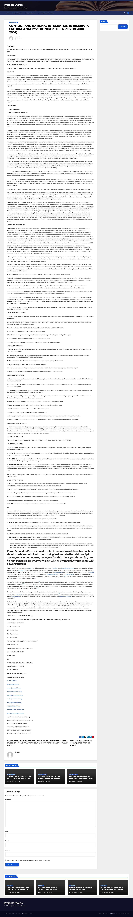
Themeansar (30, 913)
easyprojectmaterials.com (14, 688)
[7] (23, 583)
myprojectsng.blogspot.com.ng (15, 713)
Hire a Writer (17, 13)
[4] (34, 578)
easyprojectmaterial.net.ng (14, 702)
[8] (35, 585)
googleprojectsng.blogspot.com (15, 709)
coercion (55, 568)
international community (67, 568)
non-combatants (58, 572)
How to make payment (46, 13)
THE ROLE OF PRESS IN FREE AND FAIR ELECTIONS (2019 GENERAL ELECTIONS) (81, 778)
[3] (64, 576)
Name (7, 831)
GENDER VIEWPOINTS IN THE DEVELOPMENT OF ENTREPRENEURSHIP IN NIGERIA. (18, 890)
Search (103, 21)
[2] (25, 569)
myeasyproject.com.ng (13, 684)
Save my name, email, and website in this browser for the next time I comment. (28, 860)
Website (7, 850)
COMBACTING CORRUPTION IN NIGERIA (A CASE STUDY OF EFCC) (81, 743)
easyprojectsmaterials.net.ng (15, 695)
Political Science (13, 22)
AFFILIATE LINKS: (12, 680)
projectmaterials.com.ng (13, 706)
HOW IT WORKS (30, 13)
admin (18, 37)
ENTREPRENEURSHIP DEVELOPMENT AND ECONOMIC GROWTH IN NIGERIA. (48, 890)
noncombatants (15, 596)
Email (7, 841)
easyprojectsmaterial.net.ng (14, 698)
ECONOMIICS (9, 885)
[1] (24, 569)
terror (29, 568)
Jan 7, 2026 (11, 892)
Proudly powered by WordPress (11, 913)
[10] (59, 593)
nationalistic (19, 594)
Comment (8, 799)
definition (20, 570)
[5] (39, 581)
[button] (124, 13)
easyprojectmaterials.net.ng (14, 691)
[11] (14, 597)
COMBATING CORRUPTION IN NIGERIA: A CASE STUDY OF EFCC (19, 778)
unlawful (91, 572)
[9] (38, 588)
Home (7, 13)
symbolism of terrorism (65, 596)
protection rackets (52, 574)
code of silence (70, 574)
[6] (22, 583)
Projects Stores (13, 4)
